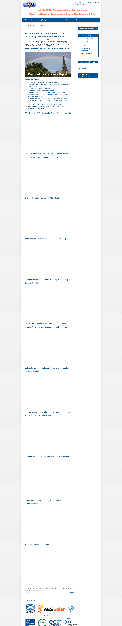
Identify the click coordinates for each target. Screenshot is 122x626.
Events (33, 20)
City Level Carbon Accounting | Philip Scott (39, 88)
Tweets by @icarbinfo (83, 68)
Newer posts (73, 592)
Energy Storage (42, 20)
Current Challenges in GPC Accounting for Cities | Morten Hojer (44, 104)
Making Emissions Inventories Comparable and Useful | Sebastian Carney (47, 98)
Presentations (60, 20)
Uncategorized (71, 588)
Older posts (28, 592)
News (51, 20)
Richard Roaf (38, 590)
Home (26, 20)
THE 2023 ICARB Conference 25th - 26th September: (61, 10)
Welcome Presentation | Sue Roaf (37, 108)
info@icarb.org (47, 45)
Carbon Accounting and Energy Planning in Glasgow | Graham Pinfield (46, 92)
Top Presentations (63, 588)
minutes (51, 588)
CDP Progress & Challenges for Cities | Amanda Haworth (43, 82)
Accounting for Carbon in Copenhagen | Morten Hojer (42, 90)
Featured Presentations (42, 588)
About (77, 20)
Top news (55, 588)
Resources (69, 20)
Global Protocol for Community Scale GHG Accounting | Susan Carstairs (47, 106)
